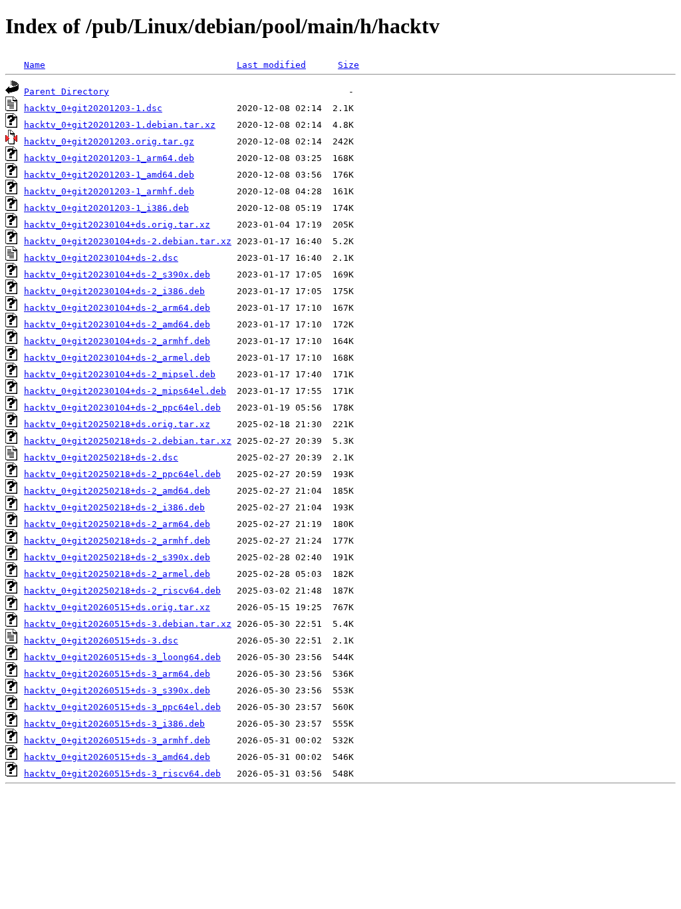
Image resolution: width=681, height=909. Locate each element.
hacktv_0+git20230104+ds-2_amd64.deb (117, 324)
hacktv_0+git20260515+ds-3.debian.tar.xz (127, 624)
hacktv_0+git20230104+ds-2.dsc (101, 258)
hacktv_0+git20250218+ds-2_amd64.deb (117, 491)
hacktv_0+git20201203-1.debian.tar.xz (119, 125)
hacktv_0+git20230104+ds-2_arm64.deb (117, 308)
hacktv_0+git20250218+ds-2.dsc (101, 457)
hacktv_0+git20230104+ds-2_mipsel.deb (119, 374)
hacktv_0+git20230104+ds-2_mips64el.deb (125, 391)
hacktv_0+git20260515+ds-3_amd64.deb (117, 757)
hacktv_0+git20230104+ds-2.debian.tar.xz (127, 241)
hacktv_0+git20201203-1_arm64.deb (109, 158)
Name (34, 65)
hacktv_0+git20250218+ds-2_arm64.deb (117, 524)
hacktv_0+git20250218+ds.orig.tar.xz (117, 424)
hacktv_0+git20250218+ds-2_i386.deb (114, 507)
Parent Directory (66, 91)
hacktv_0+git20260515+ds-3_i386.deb (114, 724)
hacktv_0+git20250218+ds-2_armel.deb (117, 574)
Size (348, 65)
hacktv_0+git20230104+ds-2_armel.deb (117, 358)
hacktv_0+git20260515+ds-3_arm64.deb (117, 674)
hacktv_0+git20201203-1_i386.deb (106, 208)
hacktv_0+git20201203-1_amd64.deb (109, 175)
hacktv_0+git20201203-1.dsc (93, 108)
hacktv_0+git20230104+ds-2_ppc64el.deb (122, 408)
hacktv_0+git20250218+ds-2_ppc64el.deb (122, 474)
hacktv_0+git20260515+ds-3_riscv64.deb (122, 774)
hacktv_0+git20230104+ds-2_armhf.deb (117, 341)
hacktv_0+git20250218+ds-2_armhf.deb (117, 541)
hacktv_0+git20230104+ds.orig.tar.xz (117, 225)
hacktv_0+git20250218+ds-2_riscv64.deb (122, 591)
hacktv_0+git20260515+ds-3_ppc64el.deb (122, 707)
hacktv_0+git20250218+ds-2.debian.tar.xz (127, 441)
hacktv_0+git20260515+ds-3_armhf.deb (117, 740)
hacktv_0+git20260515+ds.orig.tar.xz (117, 607)
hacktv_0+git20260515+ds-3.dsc (101, 640)
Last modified (271, 65)
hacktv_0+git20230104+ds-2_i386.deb (114, 291)
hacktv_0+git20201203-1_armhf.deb (109, 191)
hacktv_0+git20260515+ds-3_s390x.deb (117, 690)
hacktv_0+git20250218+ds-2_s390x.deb (117, 557)
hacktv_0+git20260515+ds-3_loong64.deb (122, 657)
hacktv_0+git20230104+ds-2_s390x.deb (117, 274)
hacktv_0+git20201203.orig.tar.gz (109, 141)
